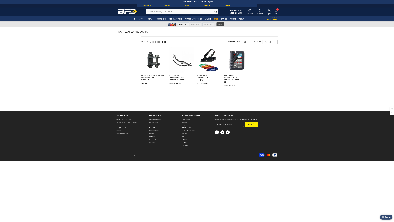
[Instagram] (222, 132)
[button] (150, 42)
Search (220, 24)
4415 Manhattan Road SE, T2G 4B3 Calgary (197, 2)
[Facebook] (217, 132)
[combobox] (179, 11)
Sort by (257, 42)
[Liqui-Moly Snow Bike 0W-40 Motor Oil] (237, 60)
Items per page (233, 42)
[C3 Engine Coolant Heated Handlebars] (181, 60)
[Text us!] (386, 217)
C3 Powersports (174, 75)
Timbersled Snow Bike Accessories (152, 75)
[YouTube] (228, 132)
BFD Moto (158, 155)
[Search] (182, 11)
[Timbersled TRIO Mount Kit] (154, 60)
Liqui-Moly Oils (229, 75)
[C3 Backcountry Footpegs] (209, 60)
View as (144, 42)
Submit (251, 124)
